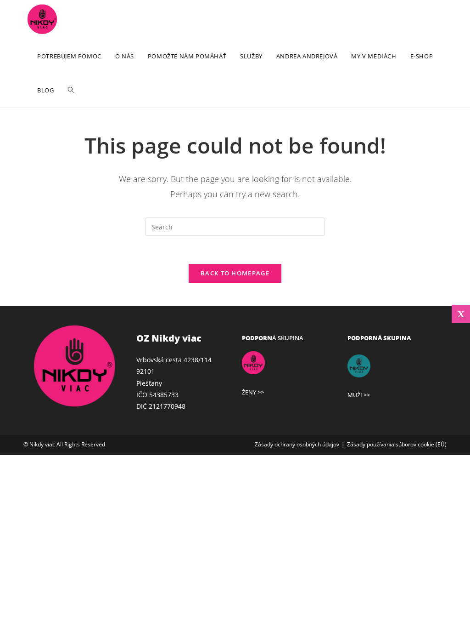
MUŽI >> (358, 395)
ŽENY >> (253, 392)
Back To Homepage (235, 273)
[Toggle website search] (71, 90)
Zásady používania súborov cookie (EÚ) (397, 444)
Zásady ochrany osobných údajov (297, 444)
